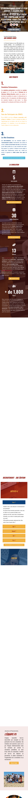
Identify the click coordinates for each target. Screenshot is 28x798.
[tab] (14, 502)
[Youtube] (14, 24)
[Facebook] (11, 24)
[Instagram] (17, 24)
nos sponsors (8, 258)
